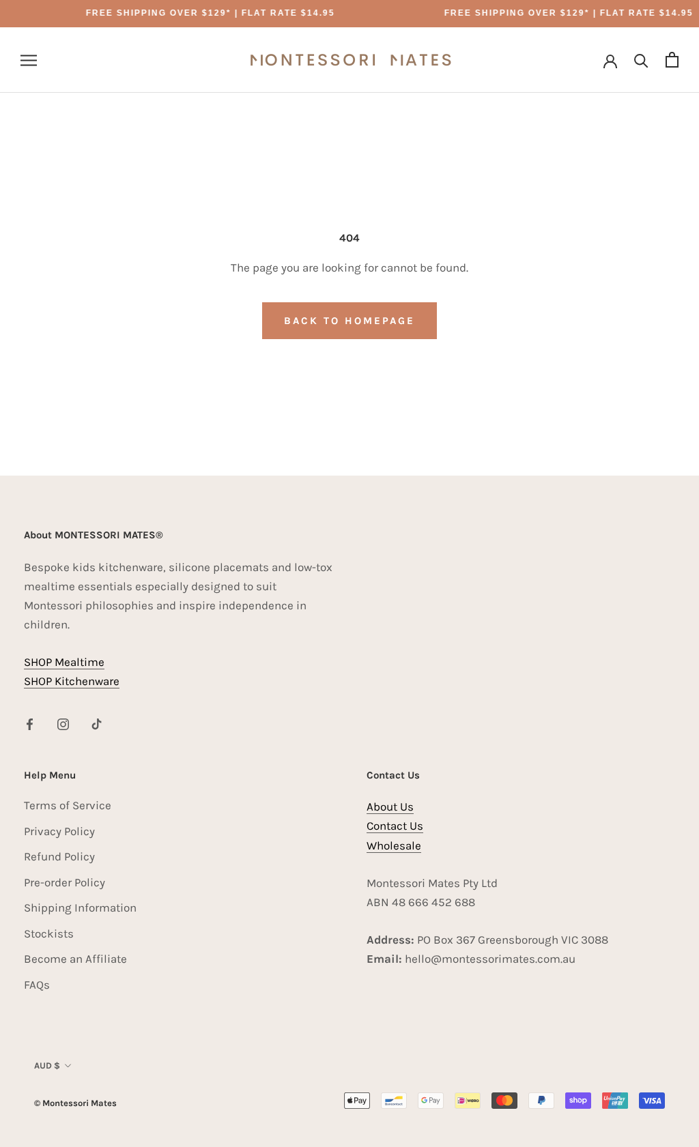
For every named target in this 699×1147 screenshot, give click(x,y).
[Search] (641, 60)
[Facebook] (29, 723)
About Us (390, 806)
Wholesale (394, 845)
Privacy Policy (59, 831)
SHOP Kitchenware (71, 681)
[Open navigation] (28, 60)
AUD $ (47, 1065)
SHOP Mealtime (64, 662)
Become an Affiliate (75, 958)
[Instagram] (63, 723)
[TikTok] (96, 723)
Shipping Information (80, 907)
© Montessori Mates (75, 1103)
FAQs (37, 984)
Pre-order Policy (64, 882)
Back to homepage (349, 321)
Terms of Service (67, 805)
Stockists (49, 933)
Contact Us (395, 825)
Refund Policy (59, 856)
